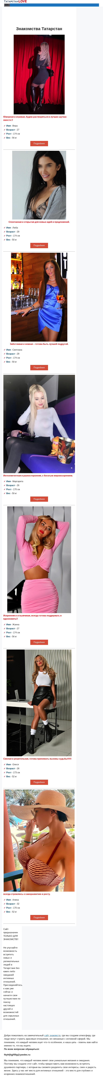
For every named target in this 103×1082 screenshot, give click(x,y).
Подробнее (39, 143)
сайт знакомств (52, 1035)
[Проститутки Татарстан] (15, 2)
